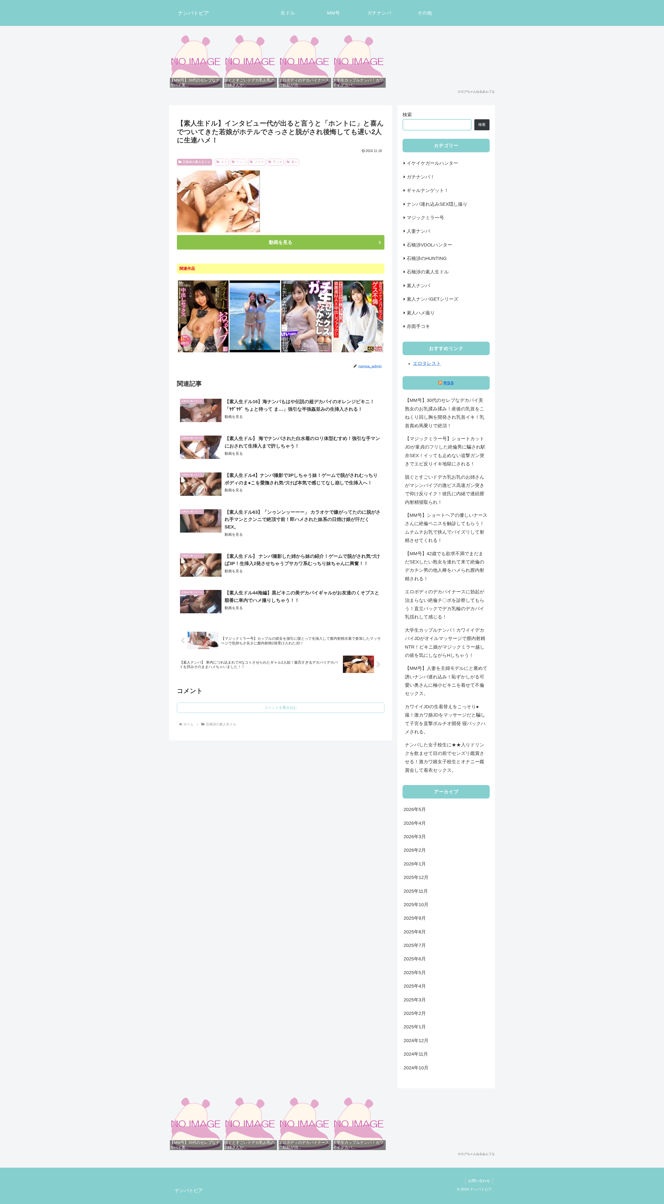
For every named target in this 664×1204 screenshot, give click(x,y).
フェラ (259, 162)
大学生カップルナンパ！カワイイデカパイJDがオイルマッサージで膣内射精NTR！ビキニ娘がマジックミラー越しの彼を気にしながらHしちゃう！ (445, 643)
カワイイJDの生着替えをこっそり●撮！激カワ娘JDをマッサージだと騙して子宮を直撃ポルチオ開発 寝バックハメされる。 (445, 719)
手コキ (277, 162)
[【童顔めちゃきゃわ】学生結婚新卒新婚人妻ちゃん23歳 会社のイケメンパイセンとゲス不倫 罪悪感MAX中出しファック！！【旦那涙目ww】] (358, 351)
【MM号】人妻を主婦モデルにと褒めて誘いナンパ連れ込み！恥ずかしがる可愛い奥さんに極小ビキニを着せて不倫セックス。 (446, 681)
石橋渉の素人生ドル (197, 162)
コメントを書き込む (280, 707)
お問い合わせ (479, 1181)
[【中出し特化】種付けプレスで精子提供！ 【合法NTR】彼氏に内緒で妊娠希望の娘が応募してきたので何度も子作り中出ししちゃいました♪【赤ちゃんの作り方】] (306, 351)
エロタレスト (427, 363)
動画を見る (280, 242)
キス (224, 162)
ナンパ (240, 162)
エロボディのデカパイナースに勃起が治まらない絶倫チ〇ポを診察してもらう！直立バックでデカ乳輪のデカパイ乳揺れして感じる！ (444, 604)
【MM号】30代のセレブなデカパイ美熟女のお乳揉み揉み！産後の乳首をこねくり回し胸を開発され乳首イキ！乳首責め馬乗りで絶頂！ (444, 413)
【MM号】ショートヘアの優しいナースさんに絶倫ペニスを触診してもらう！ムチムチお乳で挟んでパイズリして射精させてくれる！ (446, 528)
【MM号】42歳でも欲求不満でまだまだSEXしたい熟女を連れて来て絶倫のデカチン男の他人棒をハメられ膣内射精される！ (444, 566)
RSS (449, 383)
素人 (294, 162)
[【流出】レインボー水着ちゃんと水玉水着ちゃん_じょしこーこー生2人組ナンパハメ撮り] (255, 351)
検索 (407, 114)
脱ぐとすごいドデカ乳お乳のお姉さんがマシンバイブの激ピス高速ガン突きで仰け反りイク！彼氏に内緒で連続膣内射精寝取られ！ (444, 489)
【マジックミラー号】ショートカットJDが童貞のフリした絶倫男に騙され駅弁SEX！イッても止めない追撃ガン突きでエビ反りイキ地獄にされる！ (445, 451)
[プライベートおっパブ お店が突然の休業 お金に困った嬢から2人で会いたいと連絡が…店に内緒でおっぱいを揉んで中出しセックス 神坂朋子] (203, 351)
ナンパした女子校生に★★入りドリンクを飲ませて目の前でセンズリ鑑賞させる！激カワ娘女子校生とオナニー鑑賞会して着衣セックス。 (444, 757)
